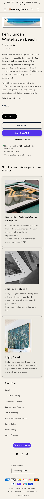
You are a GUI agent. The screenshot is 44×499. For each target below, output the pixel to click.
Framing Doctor (21, 488)
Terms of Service (11, 435)
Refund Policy (10, 424)
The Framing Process (13, 401)
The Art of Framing (12, 395)
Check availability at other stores (18, 155)
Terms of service (23, 495)
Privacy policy (32, 491)
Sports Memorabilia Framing (16, 418)
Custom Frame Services (14, 407)
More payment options (22, 139)
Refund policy (19, 491)
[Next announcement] (39, 3)
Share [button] (6, 106)
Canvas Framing (11, 412)
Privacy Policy (10, 429)
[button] (5, 9)
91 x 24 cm (10, 116)
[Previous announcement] (4, 3)
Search (7, 390)
